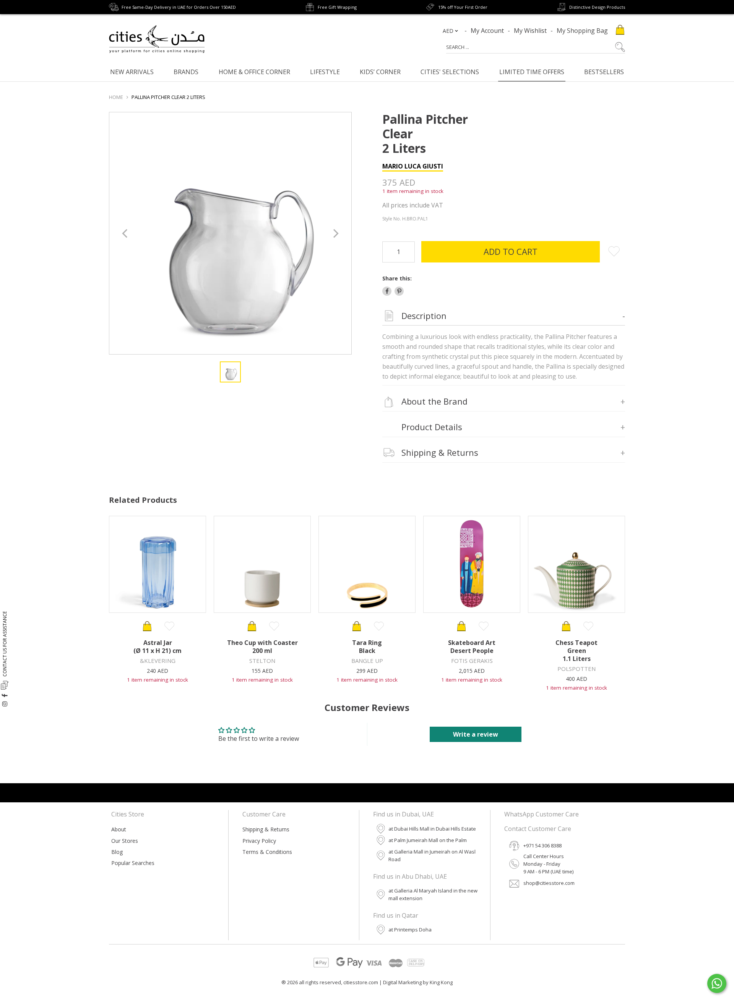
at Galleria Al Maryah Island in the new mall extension (432, 894)
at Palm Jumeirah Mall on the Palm (427, 840)
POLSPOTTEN (576, 668)
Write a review (475, 734)
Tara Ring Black (367, 646)
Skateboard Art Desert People (471, 646)
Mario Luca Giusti (412, 166)
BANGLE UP (367, 660)
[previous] (125, 233)
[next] (335, 233)
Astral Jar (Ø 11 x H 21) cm (157, 646)
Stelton (262, 660)
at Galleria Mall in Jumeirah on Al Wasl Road (432, 855)
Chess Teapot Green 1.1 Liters (576, 650)
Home (116, 97)
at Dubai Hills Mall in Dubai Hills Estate (432, 828)
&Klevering (157, 660)
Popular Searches (132, 863)
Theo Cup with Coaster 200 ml (262, 646)
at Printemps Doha (410, 929)
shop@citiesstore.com (549, 883)
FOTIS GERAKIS (472, 660)
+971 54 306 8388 (542, 845)
